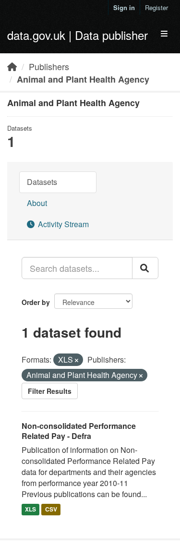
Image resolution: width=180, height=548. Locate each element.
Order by (36, 302)
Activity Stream (62, 224)
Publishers (49, 66)
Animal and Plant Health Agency (83, 79)
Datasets (42, 181)
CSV (51, 509)
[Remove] (76, 360)
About (37, 202)
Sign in (124, 7)
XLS (30, 509)
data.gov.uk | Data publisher (77, 34)
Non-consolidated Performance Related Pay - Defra (79, 430)
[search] (145, 268)
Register (156, 7)
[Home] (12, 66)
